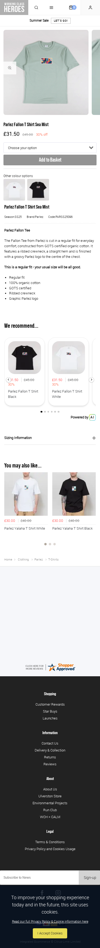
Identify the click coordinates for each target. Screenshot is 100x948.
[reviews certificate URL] (50, 667)
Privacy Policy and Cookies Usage (50, 848)
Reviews (50, 764)
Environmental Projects (50, 803)
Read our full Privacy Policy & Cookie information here (50, 921)
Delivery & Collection (50, 750)
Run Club (50, 809)
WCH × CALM (50, 816)
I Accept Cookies (50, 933)
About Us (50, 789)
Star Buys (50, 711)
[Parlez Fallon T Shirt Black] (38, 190)
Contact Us (50, 743)
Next (91, 512)
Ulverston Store (50, 796)
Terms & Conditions (50, 841)
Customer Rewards (50, 704)
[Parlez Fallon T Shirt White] (14, 190)
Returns (50, 757)
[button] (8, 379)
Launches (50, 718)
